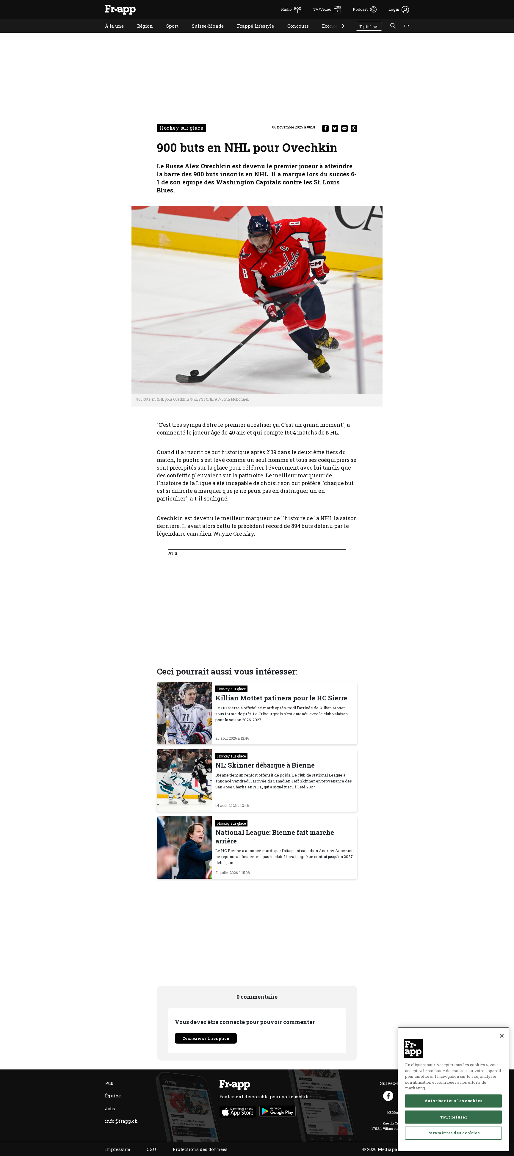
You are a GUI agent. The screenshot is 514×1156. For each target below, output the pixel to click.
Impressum (117, 1149)
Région (140, 33)
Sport (168, 33)
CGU (151, 1149)
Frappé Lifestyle (251, 33)
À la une (110, 33)
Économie (329, 33)
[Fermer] (501, 1035)
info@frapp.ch (121, 1121)
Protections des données (200, 1149)
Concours (293, 33)
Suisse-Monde (203, 33)
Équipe (113, 1096)
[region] (453, 1089)
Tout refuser (453, 1116)
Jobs (110, 1108)
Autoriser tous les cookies (453, 1100)
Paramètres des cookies (453, 1132)
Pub (109, 1083)
